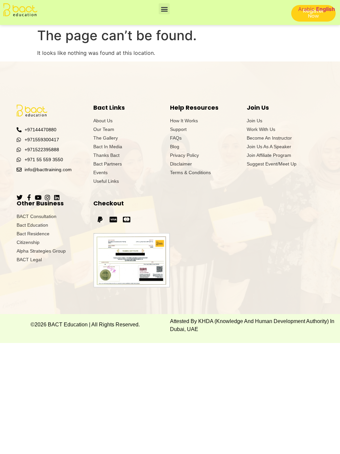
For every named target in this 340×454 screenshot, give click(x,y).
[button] (164, 8)
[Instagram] (47, 197)
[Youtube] (38, 197)
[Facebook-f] (29, 197)
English (325, 9)
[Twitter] (20, 197)
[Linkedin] (57, 197)
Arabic (306, 9)
